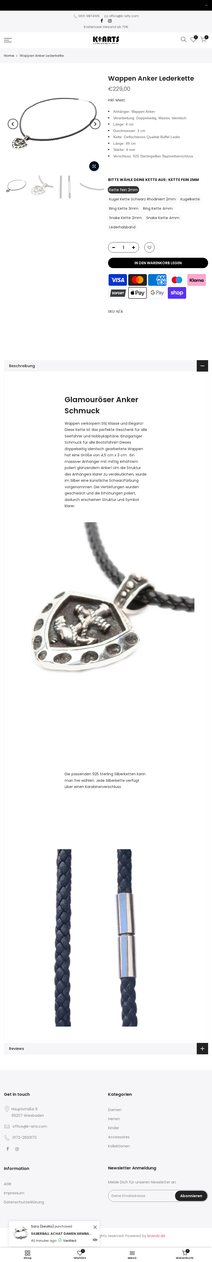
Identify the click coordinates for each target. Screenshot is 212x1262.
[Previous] (13, 124)
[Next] (95, 124)
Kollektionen (119, 1146)
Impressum (14, 1193)
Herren (114, 1118)
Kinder (113, 1128)
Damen (115, 1109)
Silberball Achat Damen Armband (61, 1233)
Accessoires (119, 1137)
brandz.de (156, 1235)
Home (9, 55)
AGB (7, 1184)
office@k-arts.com (124, 16)
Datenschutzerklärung (24, 1202)
